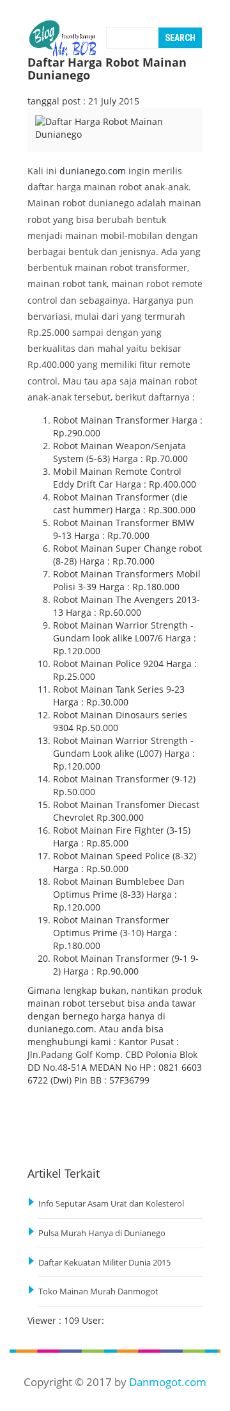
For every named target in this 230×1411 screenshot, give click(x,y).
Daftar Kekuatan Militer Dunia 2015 (104, 1262)
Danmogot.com (167, 1381)
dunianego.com (92, 171)
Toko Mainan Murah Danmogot (98, 1291)
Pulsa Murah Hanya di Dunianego (101, 1233)
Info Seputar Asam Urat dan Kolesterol (111, 1203)
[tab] (54, 143)
